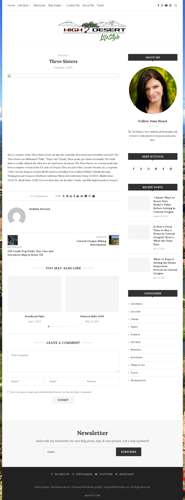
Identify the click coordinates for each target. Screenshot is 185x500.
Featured (135, 334)
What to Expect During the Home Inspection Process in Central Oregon (165, 266)
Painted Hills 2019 (92, 316)
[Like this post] (59, 196)
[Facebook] (158, 5)
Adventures (137, 303)
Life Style (23, 5)
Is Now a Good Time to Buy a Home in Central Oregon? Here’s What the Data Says (164, 235)
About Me (88, 5)
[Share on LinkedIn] (71, 196)
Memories (39, 5)
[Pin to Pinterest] (67, 196)
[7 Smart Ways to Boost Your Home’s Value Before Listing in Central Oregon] (139, 203)
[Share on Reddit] (77, 196)
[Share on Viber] (89, 196)
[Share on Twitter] (63, 196)
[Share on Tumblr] (74, 196)
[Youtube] (166, 5)
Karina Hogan (39, 209)
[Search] (175, 5)
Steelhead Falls (34, 316)
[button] (12, 301)
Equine (134, 326)
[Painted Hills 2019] (92, 294)
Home (11, 5)
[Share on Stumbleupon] (81, 196)
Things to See (138, 365)
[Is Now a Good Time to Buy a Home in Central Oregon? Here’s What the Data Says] (139, 232)
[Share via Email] (93, 196)
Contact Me (72, 5)
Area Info (136, 311)
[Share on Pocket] (86, 196)
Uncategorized (138, 380)
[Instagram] (162, 5)
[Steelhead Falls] (35, 294)
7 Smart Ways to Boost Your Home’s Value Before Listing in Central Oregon (164, 204)
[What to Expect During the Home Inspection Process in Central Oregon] (139, 264)
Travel (100, 5)
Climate (135, 319)
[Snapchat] (170, 5)
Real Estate (54, 5)
